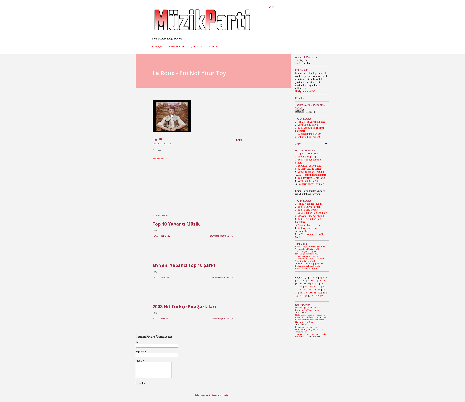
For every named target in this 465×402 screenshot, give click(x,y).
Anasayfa (157, 46)
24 (301, 286)
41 (315, 292)
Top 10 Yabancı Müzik (176, 224)
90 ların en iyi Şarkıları (311, 183)
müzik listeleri (176, 46)
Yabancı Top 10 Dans (309, 165)
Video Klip (166, 144)
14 (320, 280)
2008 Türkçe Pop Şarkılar (312, 212)
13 (315, 280)
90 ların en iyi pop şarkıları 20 (306, 229)
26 (310, 286)
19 (308, 283)
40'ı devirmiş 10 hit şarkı (311, 177)
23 (296, 286)
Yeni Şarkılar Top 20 (309, 133)
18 (305, 283)
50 (321, 295)
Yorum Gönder (160, 158)
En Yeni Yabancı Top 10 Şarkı (184, 265)
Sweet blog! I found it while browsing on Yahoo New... (307, 308)
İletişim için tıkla (304, 91)
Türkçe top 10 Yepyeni (305, 251)
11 (308, 280)
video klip (214, 46)
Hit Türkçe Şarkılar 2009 (306, 254)
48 (313, 295)
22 (321, 283)
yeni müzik (196, 46)
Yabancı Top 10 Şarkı (309, 224)
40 (310, 292)
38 (301, 292)
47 (310, 295)
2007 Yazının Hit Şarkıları (311, 174)
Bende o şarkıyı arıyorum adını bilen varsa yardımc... (309, 320)
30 (296, 289)
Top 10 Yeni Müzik (308, 209)
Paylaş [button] (239, 140)
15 (324, 280)
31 (301, 289)
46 (306, 295)
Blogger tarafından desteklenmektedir (214, 395)
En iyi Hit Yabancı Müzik (306, 268)
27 (315, 286)
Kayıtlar (304, 60)
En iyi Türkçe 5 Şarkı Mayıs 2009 (310, 246)
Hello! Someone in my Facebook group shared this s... (310, 316)
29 (324, 286)
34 (314, 289)
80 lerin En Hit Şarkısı (310, 168)
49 (317, 295)
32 (305, 289)
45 (301, 295)
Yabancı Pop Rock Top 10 (306, 256)
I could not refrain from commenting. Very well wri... (308, 328)
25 (306, 286)
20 (313, 283)
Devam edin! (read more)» (221, 236)
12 (312, 280)
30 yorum (165, 318)
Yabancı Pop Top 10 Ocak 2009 (309, 258)
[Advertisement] (193, 184)
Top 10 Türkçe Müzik (309, 153)
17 (301, 283)
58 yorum (165, 277)
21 (317, 283)
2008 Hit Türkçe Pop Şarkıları (184, 306)
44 (296, 295)
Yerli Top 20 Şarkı (308, 124)
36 (323, 289)
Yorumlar (304, 63)
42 (319, 292)
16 (297, 283)
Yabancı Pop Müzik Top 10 (307, 249)
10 (304, 280)
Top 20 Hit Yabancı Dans (311, 121)
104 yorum (165, 236)
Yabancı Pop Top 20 (309, 136)
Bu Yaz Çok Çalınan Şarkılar (308, 266)
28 (319, 286)
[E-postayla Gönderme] (160, 140)
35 (319, 289)
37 (296, 292)
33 (310, 289)
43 (324, 292)
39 (305, 292)
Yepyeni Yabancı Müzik (311, 171)
